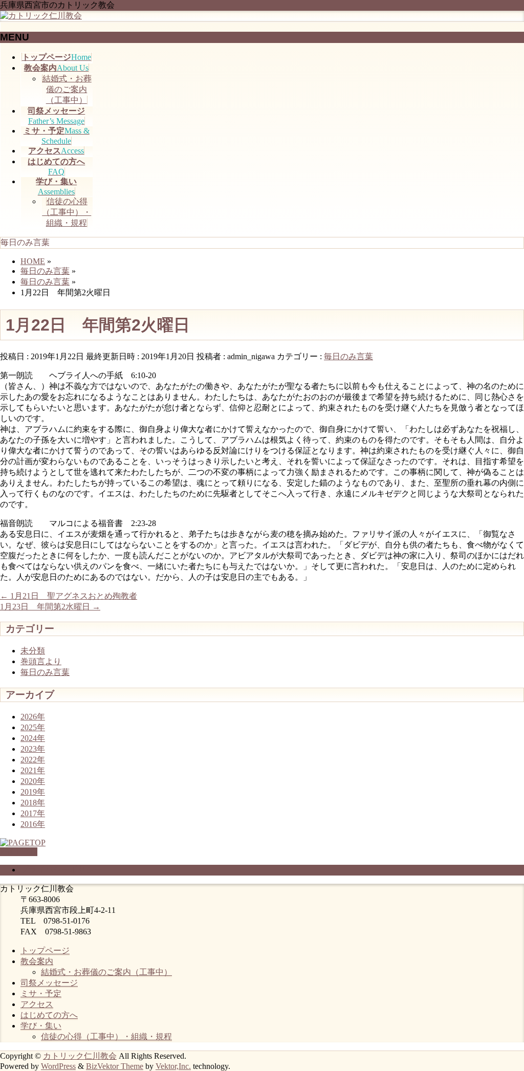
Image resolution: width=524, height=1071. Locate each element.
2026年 (32, 716)
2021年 (32, 770)
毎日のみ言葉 (348, 356)
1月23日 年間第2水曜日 (50, 606)
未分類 (32, 650)
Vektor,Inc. (173, 1066)
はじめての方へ (49, 1015)
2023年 (32, 749)
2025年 (32, 727)
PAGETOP (18, 851)
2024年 (32, 738)
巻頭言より (40, 661)
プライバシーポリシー (61, 869)
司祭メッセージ (49, 982)
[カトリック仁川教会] (41, 15)
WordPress (58, 1066)
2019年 (32, 792)
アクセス (36, 1004)
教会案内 (36, 961)
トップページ (45, 950)
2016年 (32, 824)
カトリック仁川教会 (80, 1056)
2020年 (32, 781)
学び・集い (40, 1025)
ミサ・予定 (40, 993)
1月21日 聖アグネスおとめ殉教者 (68, 596)
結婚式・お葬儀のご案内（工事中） (67, 89)
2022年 (32, 759)
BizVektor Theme (114, 1066)
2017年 (32, 813)
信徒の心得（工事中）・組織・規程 (66, 212)
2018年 (32, 802)
